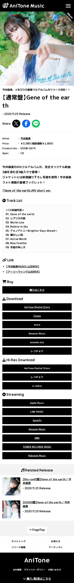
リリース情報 (18, 547)
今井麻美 (25, 138)
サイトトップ (18, 541)
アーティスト (56, 547)
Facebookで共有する (26, 124)
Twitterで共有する (16, 124)
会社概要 (17, 569)
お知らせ (55, 541)
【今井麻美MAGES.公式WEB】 (22, 266)
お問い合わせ (54, 569)
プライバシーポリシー (35, 569)
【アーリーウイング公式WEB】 (23, 272)
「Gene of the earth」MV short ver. (26, 190)
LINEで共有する (36, 124)
